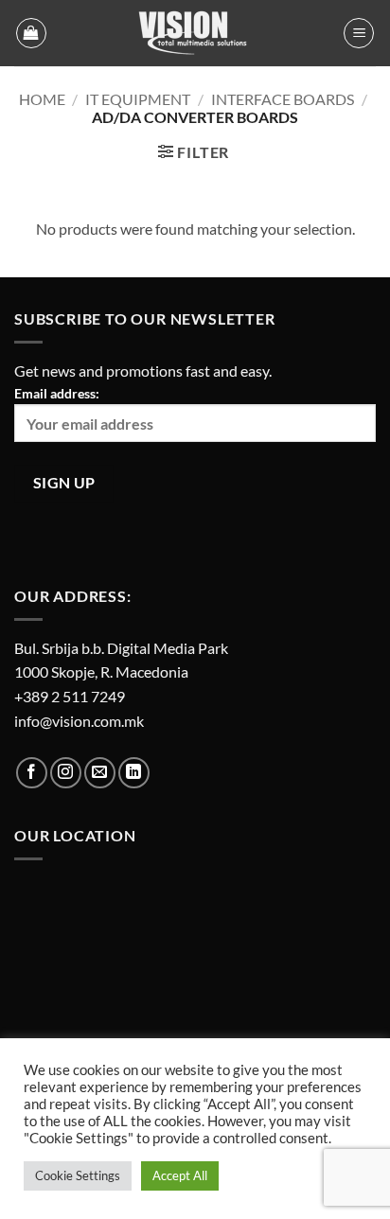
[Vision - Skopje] (195, 33)
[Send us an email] (99, 772)
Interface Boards (282, 99)
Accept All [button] (179, 1175)
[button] (31, 33)
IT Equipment (137, 99)
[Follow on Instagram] (65, 772)
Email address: (56, 393)
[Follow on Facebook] (31, 772)
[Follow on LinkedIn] (134, 772)
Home (42, 99)
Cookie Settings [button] (77, 1175)
